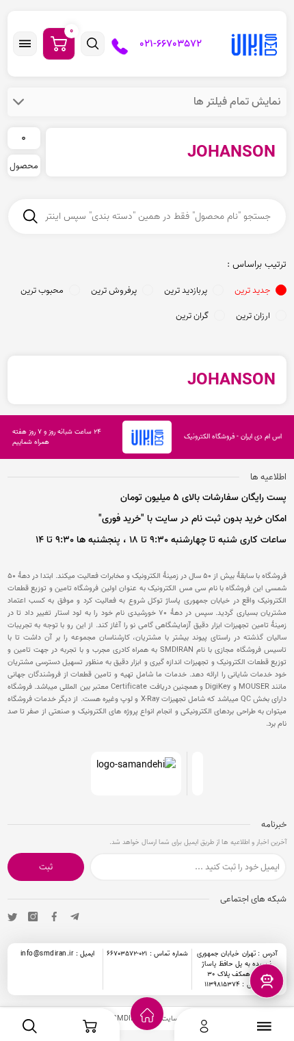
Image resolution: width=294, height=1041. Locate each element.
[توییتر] (12, 916)
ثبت (46, 867)
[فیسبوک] (54, 916)
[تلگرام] (74, 916)
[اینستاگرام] (33, 916)
